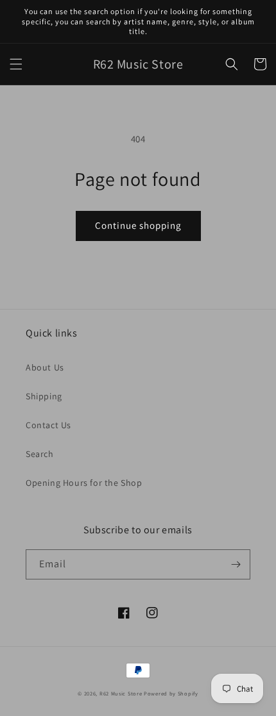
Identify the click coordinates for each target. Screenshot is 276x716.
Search (40, 454)
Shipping (44, 396)
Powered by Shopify (171, 693)
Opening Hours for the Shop (84, 482)
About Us (45, 367)
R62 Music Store (120, 693)
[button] (16, 64)
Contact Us (48, 425)
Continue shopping (138, 225)
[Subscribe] (235, 564)
